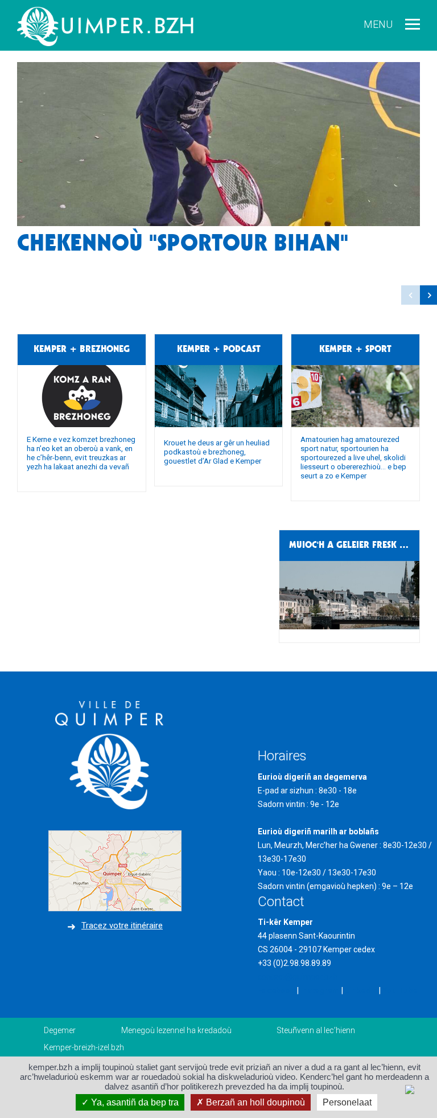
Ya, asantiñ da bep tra (134, 1102)
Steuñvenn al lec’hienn (316, 1030)
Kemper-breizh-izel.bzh (84, 1047)
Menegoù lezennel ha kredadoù (176, 1030)
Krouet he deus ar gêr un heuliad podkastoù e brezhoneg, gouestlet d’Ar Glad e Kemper (217, 451)
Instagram (320, 990)
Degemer (60, 1030)
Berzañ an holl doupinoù (254, 1102)
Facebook (276, 990)
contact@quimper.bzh (297, 976)
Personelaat (347, 1102)
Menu (378, 24)
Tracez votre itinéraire (122, 925)
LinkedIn (361, 990)
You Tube (399, 990)
